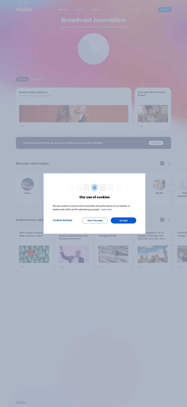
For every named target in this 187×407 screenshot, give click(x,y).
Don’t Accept (95, 220)
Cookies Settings (62, 220)
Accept (123, 220)
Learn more (106, 210)
